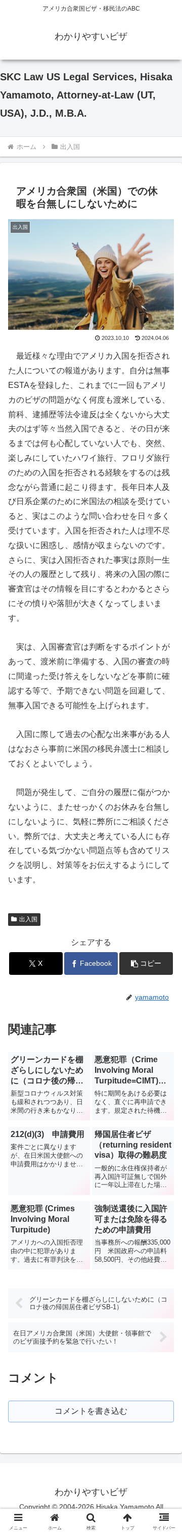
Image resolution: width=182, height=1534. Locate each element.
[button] (146, 963)
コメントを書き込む (91, 1411)
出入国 (28, 919)
